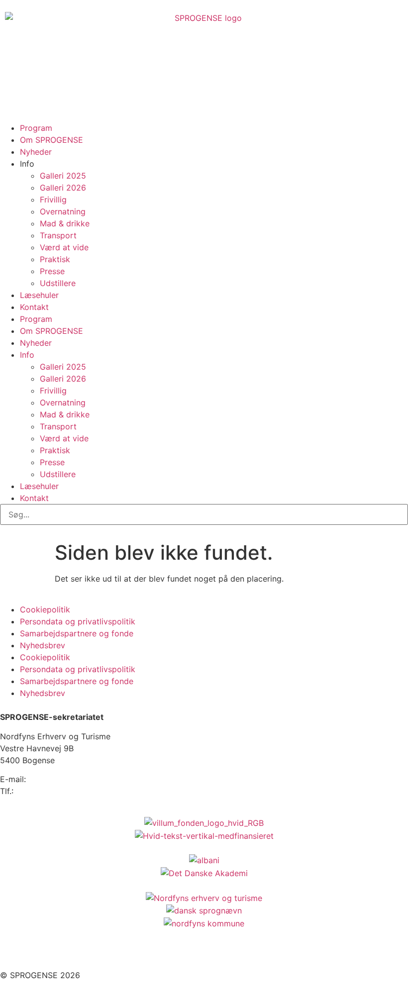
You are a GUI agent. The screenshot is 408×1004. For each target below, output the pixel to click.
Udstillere (58, 283)
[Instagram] (39, 953)
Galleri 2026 (63, 188)
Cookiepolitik (45, 609)
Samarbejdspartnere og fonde (76, 633)
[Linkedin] (67, 953)
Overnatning (63, 211)
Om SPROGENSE (51, 140)
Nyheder (36, 152)
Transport (58, 235)
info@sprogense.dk (64, 779)
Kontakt (34, 307)
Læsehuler (39, 295)
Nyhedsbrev (42, 645)
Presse (52, 271)
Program (36, 128)
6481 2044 (36, 791)
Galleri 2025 (63, 176)
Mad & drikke (65, 223)
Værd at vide (64, 247)
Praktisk (55, 259)
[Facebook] (12, 953)
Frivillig (53, 199)
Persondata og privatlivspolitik (77, 621)
